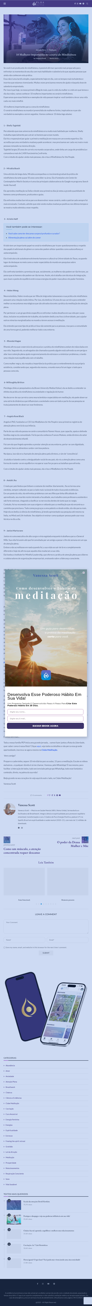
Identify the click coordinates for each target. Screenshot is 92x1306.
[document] (46, 653)
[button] (84, 573)
